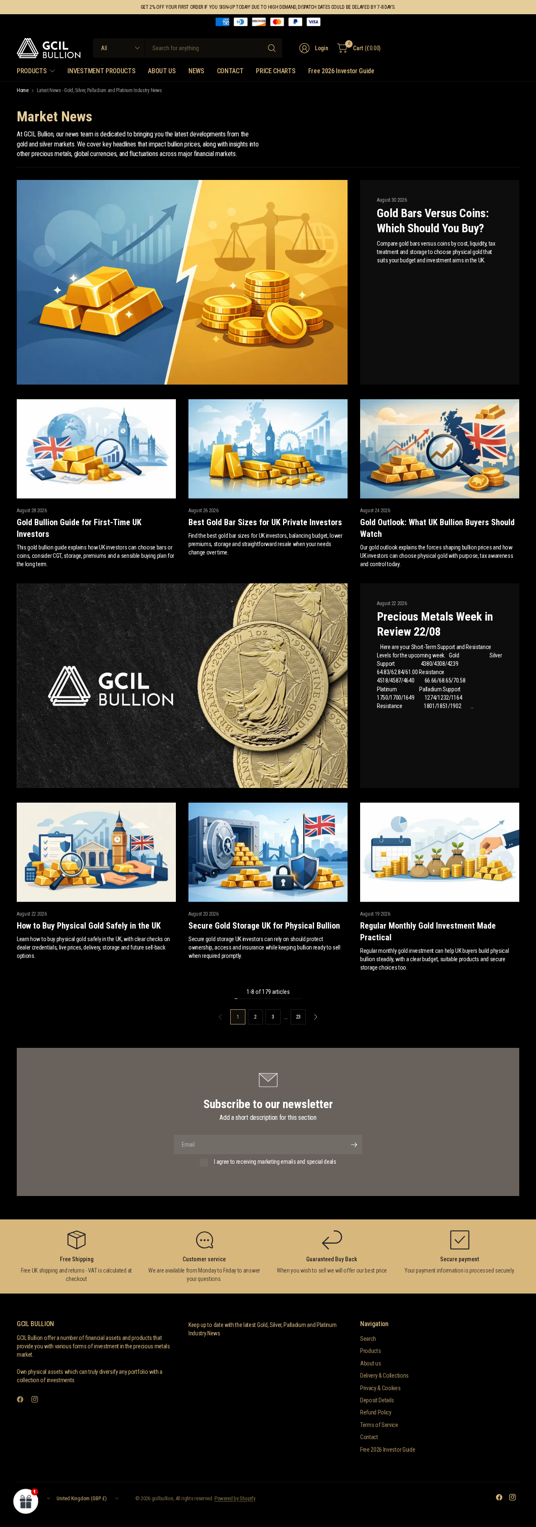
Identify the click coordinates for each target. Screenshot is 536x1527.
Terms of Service (379, 1425)
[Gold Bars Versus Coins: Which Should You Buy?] (182, 282)
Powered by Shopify (234, 1498)
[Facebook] (23, 1399)
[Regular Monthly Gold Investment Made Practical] (439, 852)
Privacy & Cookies (380, 1388)
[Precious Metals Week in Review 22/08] (182, 685)
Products (370, 1350)
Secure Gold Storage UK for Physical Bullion (264, 926)
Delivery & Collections (384, 1375)
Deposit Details (377, 1400)
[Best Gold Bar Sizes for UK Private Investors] (268, 448)
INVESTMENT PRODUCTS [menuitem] (101, 71)
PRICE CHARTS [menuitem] (275, 71)
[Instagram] (38, 1399)
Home (22, 90)
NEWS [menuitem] (196, 71)
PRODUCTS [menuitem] (31, 71)
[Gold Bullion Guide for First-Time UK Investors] (96, 448)
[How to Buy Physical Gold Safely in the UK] (96, 852)
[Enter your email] (353, 1144)
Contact (369, 1437)
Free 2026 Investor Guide (387, 1449)
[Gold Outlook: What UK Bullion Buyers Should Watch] (439, 448)
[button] (26, 1501)
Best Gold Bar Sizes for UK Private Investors (265, 522)
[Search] (271, 48)
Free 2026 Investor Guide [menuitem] (341, 71)
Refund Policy (376, 1412)
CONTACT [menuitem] (230, 71)
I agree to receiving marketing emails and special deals (275, 1161)
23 (298, 1017)
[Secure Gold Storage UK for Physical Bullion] (268, 852)
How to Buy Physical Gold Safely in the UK (89, 926)
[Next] (315, 1016)
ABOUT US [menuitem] (161, 71)
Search (368, 1338)
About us (370, 1363)
